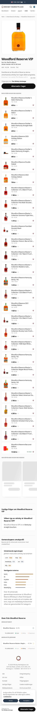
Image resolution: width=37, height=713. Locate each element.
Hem (3, 17)
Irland (13, 11)
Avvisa (11, 700)
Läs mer (32, 78)
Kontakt (4, 681)
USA (26, 11)
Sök (3, 674)
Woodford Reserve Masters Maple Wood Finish (15, 643)
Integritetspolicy (25, 674)
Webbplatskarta (7, 688)
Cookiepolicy (7, 696)
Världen (33, 11)
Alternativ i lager (18, 86)
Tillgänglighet (24, 681)
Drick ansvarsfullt (25, 688)
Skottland (5, 11)
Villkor (22, 677)
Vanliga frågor (6, 684)
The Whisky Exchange (19, 81)
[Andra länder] (34, 7)
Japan (20, 11)
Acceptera (26, 700)
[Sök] (30, 6)
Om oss (4, 677)
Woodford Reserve (9, 628)
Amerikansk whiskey (12, 17)
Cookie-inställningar (26, 684)
